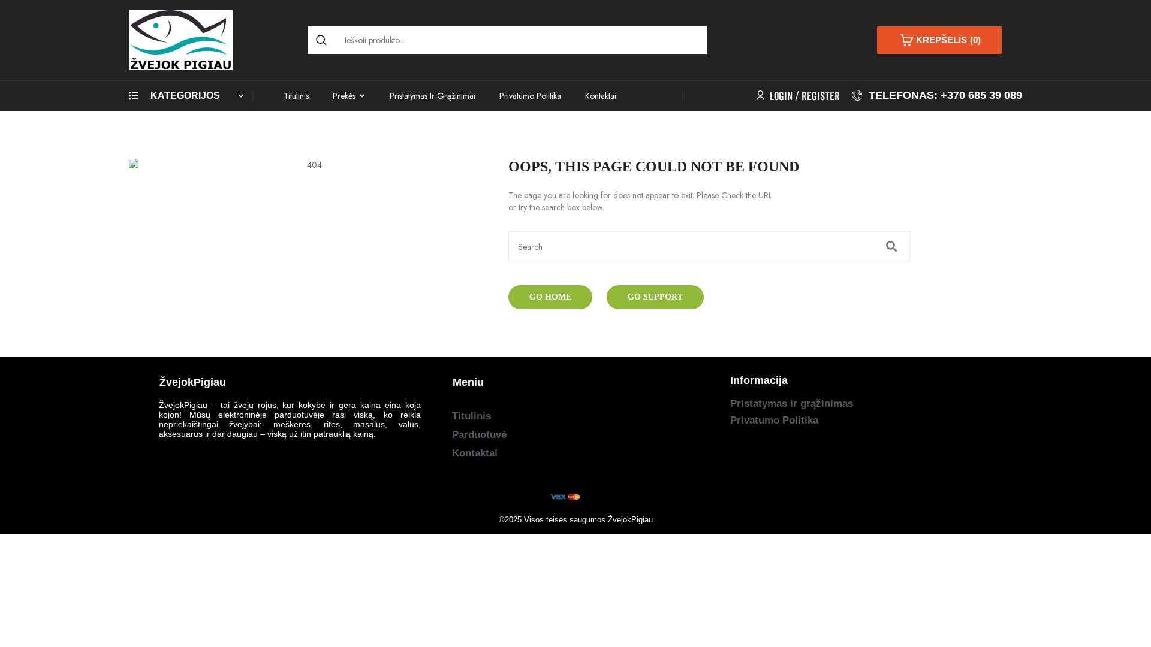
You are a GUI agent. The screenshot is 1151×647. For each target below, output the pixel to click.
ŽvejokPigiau (630, 519)
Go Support (655, 296)
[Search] (321, 40)
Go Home (550, 296)
